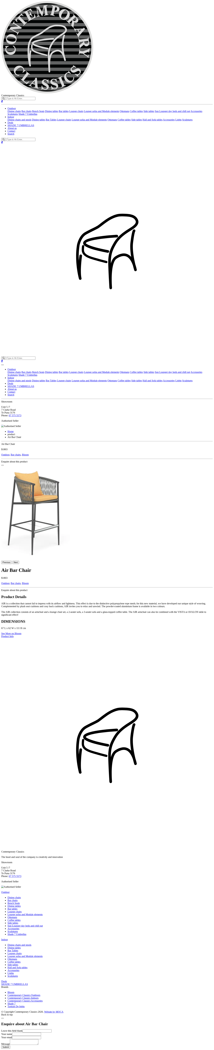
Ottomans (124, 111)
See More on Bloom (11, 633)
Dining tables (51, 111)
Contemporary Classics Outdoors (24, 995)
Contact (11, 131)
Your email (6, 1037)
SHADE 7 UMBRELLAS (21, 125)
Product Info (7, 636)
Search (11, 133)
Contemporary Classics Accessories (25, 1000)
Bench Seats (38, 111)
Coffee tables (136, 111)
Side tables (149, 111)
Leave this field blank (12, 1030)
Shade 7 (12, 1003)
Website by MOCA (53, 1011)
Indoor (11, 117)
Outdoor (12, 108)
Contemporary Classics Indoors (23, 998)
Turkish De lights (16, 1006)
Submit (6, 1047)
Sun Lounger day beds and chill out (172, 111)
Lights (178, 119)
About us (12, 128)
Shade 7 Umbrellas (27, 114)
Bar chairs (26, 111)
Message (5, 1044)
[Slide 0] (2, 465)
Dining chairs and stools (19, 119)
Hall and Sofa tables (152, 119)
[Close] (2, 1018)
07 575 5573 (15, 415)
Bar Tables (51, 119)
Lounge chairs (76, 111)
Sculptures (13, 114)
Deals (10, 122)
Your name (6, 1034)
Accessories (196, 111)
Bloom (25, 454)
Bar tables (64, 111)
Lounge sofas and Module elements (101, 111)
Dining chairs (14, 111)
